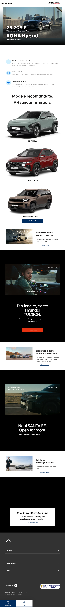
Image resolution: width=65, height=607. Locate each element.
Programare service (19, 81)
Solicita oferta (17, 71)
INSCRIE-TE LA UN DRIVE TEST (21, 60)
